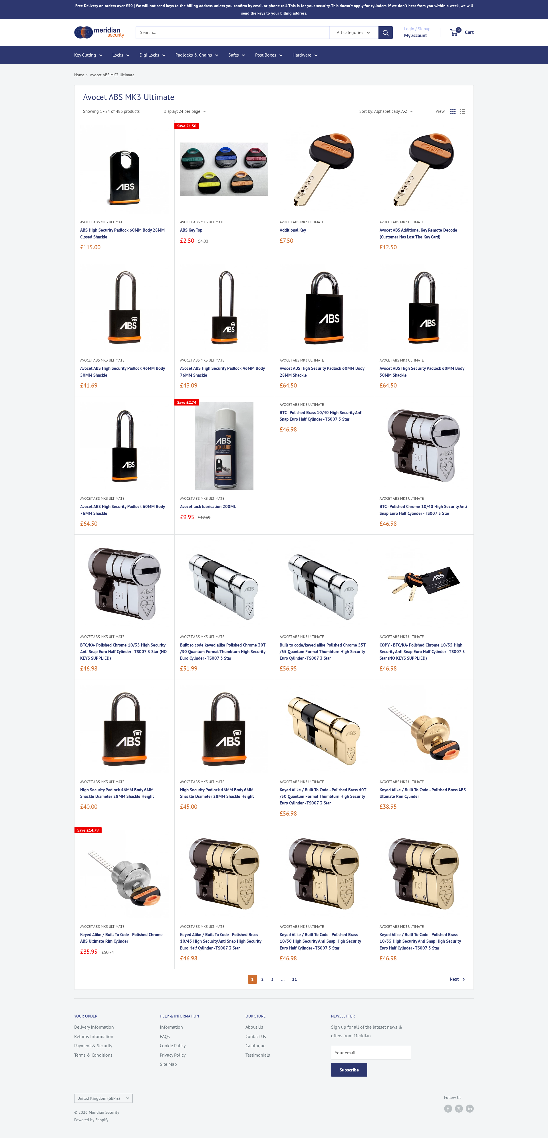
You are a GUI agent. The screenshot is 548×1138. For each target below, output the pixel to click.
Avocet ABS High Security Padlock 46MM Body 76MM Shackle (222, 372)
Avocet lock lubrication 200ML (208, 506)
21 (294, 979)
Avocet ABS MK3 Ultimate (112, 74)
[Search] (385, 32)
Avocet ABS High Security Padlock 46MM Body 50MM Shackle (122, 372)
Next (454, 979)
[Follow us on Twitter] (459, 1109)
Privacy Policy (173, 1055)
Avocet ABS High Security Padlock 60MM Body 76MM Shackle (122, 510)
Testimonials (257, 1055)
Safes (233, 55)
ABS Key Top (191, 230)
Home (79, 74)
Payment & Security (93, 1045)
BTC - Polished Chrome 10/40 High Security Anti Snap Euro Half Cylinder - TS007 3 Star (423, 510)
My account (415, 35)
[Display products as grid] (453, 111)
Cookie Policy (173, 1045)
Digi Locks (149, 55)
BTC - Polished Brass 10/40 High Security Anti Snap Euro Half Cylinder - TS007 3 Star (321, 416)
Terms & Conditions (93, 1055)
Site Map (168, 1064)
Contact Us (255, 1036)
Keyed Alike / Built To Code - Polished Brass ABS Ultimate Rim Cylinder (423, 793)
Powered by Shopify (91, 1119)
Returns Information (93, 1036)
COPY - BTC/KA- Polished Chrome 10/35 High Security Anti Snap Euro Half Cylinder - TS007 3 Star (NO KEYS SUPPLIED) (422, 651)
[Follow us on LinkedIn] (470, 1109)
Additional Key (293, 230)
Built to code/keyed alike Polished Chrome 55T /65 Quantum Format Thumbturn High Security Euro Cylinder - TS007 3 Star (323, 651)
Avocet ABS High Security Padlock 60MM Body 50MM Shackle (422, 372)
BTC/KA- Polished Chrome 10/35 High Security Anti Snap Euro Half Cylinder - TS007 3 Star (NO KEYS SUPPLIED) (123, 651)
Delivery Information (94, 1027)
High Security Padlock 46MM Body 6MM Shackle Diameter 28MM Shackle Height (117, 793)
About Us (254, 1027)
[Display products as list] (462, 111)
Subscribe (349, 1070)
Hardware (302, 55)
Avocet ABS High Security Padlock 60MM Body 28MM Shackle (322, 372)
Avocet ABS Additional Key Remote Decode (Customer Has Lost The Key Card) (418, 233)
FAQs (165, 1036)
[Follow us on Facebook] (448, 1109)
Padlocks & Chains (194, 55)
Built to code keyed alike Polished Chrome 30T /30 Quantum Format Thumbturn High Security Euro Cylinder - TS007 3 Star (222, 651)
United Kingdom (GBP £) (98, 1098)
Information (171, 1027)
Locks (117, 55)
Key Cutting (85, 55)
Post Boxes (265, 55)
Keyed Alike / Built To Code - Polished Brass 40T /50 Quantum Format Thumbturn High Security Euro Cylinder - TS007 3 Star (323, 796)
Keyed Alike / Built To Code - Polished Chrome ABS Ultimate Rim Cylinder (121, 938)
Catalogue (255, 1045)
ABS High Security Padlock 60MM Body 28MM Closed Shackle (122, 233)
